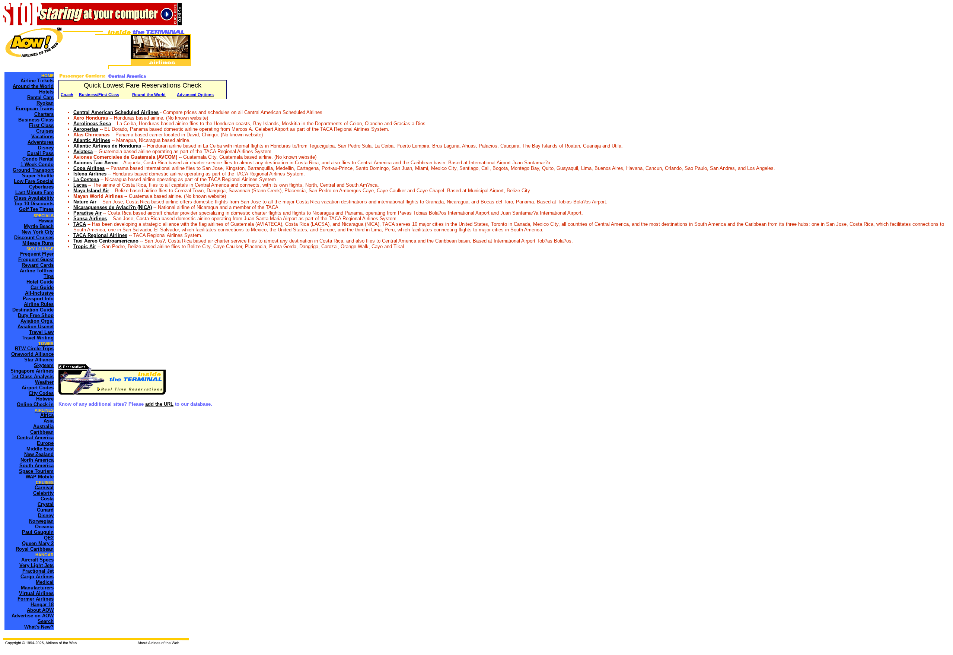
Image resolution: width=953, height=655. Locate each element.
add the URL (159, 404)
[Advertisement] (281, 306)
